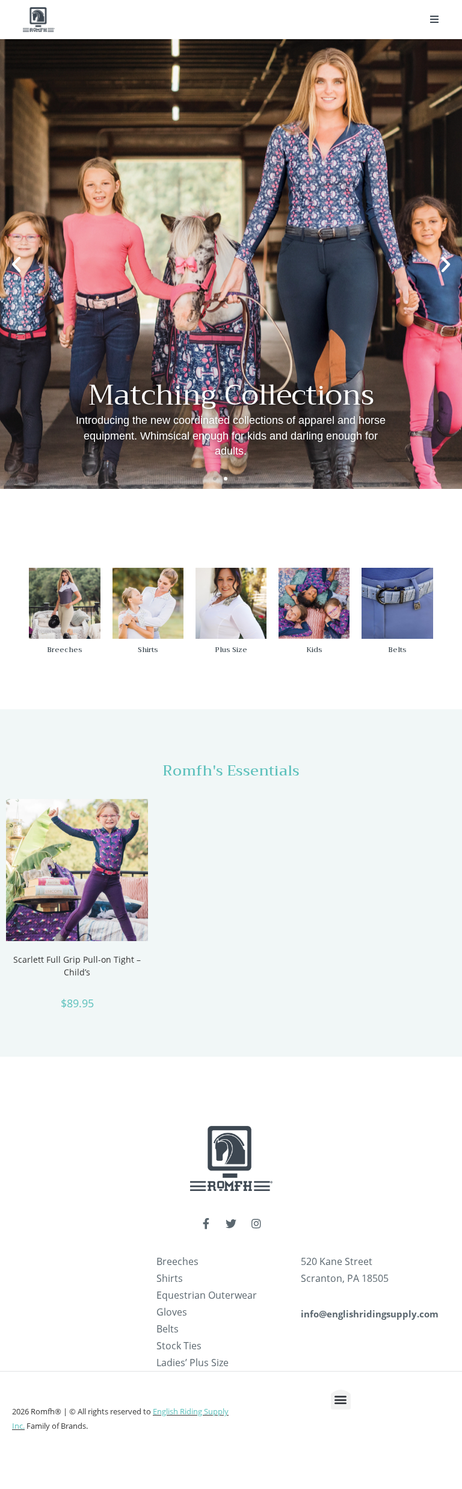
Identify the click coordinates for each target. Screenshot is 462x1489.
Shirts (148, 650)
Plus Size (231, 650)
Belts (397, 650)
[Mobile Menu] (434, 19)
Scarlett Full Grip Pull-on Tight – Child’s (77, 966)
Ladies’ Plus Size (192, 1362)
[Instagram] (256, 1223)
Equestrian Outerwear (206, 1295)
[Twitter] (231, 1223)
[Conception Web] (424, 1433)
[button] (215, 478)
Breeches (64, 650)
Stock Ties (179, 1345)
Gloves (171, 1312)
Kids (314, 650)
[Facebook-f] (205, 1223)
